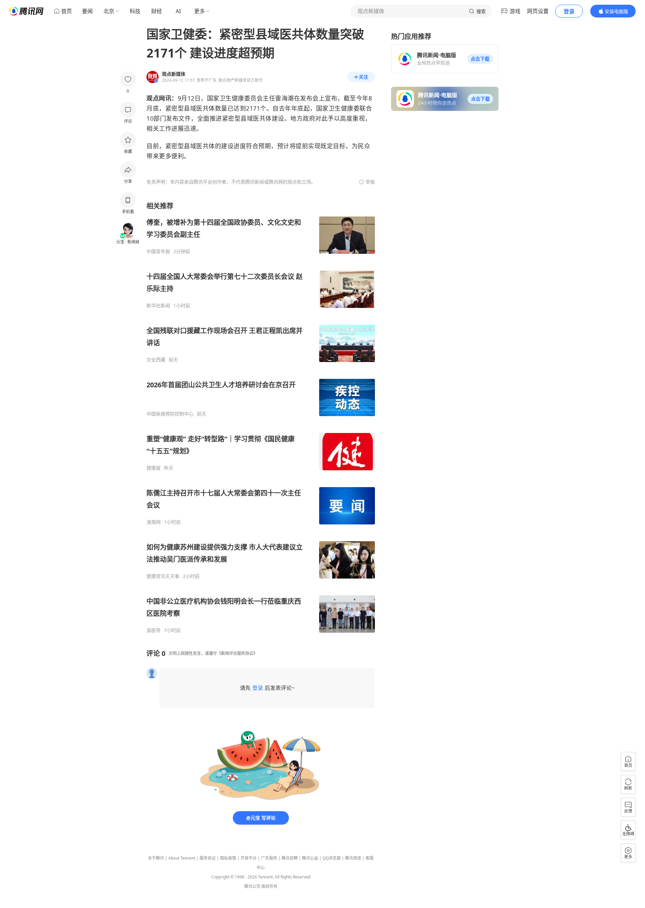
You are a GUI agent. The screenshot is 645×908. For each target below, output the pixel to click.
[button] (480, 59)
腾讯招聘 (290, 858)
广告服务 (269, 858)
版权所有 (269, 886)
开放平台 (249, 858)
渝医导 (153, 630)
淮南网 (153, 522)
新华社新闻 (158, 305)
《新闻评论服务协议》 (237, 653)
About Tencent (181, 858)
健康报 (153, 468)
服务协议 (208, 858)
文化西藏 (155, 359)
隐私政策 (228, 858)
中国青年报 (158, 251)
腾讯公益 (310, 858)
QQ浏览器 (331, 858)
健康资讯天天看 (162, 576)
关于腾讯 (156, 858)
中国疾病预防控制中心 (170, 413)
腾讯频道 (353, 858)
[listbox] (260, 417)
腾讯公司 (252, 886)
